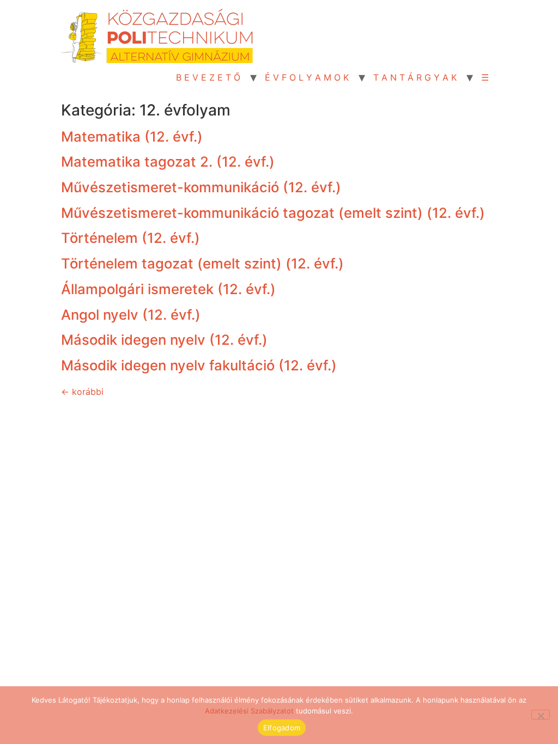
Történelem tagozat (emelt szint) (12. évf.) (202, 263)
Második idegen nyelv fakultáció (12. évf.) (199, 365)
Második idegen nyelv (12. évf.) (164, 339)
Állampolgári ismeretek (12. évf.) (168, 288)
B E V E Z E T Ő (208, 77)
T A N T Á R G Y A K (415, 77)
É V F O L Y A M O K (307, 77)
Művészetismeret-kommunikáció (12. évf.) (201, 187)
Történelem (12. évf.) (130, 237)
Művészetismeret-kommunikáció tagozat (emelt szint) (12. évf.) (273, 212)
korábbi (82, 391)
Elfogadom (281, 727)
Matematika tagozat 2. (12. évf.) (168, 161)
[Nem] (540, 714)
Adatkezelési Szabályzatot (249, 710)
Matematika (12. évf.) (132, 136)
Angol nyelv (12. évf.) (131, 314)
